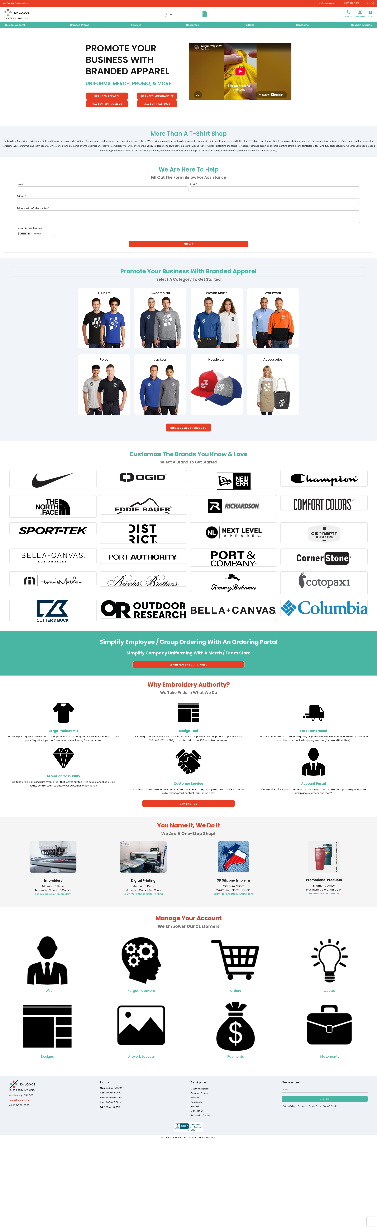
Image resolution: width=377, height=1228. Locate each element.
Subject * (21, 196)
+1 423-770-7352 (351, 3)
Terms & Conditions (331, 1106)
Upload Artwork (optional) (30, 228)
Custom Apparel (200, 1088)
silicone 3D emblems (221, 141)
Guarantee (302, 1106)
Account (370, 3)
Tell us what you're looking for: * (33, 208)
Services (195, 1097)
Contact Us (197, 1110)
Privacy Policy (315, 1106)
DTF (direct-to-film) (258, 141)
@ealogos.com (22, 1100)
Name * (20, 184)
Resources (196, 1101)
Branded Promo (199, 1093)
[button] (17, 25)
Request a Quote (200, 1115)
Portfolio (195, 1106)
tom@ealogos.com (326, 3)
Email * (193, 184)
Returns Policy (289, 1106)
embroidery (180, 141)
